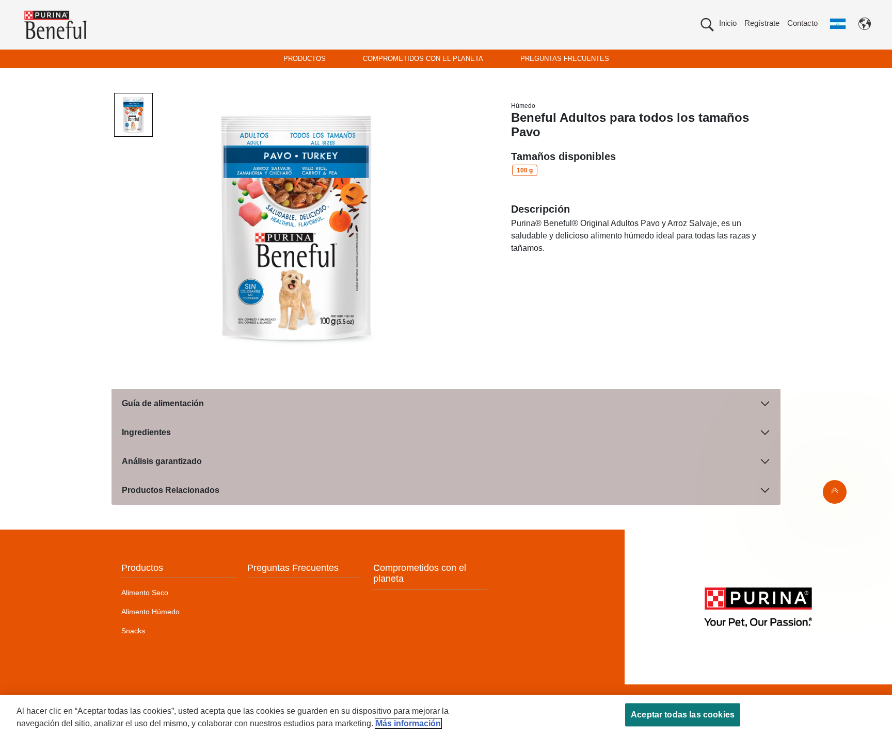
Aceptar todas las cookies (683, 714)
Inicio (728, 23)
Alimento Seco (144, 592)
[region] (446, 715)
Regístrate (761, 23)
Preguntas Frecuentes (293, 568)
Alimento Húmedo (150, 612)
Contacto (802, 23)
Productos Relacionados (170, 490)
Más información (408, 723)
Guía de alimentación (163, 403)
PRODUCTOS (304, 58)
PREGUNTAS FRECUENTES (564, 58)
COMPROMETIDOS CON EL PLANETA (423, 58)
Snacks (133, 631)
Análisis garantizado (162, 461)
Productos (142, 568)
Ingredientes (146, 432)
